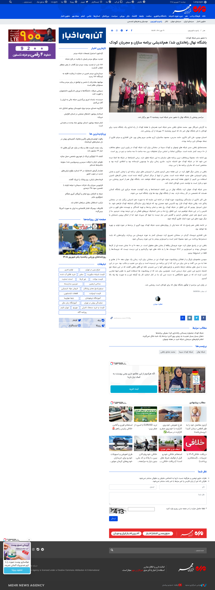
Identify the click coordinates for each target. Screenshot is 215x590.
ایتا (62, 2)
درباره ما (34, 565)
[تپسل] (111, 363)
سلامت (149, 16)
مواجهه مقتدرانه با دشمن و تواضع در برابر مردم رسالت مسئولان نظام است (81, 84)
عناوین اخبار (201, 21)
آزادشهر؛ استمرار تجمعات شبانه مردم (88, 53)
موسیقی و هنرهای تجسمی (137, 21)
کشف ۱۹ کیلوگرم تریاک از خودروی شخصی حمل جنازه (81, 156)
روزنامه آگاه (82, 312)
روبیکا (72, 2)
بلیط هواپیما (69, 298)
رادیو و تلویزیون (156, 21)
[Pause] (162, 390)
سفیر (81, 274)
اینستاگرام (95, 2)
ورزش (122, 16)
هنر (186, 16)
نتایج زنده (54, 2)
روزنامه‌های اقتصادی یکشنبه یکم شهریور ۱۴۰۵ (83, 257)
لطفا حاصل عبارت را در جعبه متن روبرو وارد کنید (186, 508)
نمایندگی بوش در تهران (93, 303)
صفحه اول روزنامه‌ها (95, 220)
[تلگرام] (42, 550)
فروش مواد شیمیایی (69, 288)
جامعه (141, 16)
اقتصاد (134, 16)
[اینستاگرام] (33, 550)
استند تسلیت (67, 279)
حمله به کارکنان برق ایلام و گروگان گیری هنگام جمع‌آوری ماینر (84, 195)
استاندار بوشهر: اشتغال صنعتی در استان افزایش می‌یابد (83, 115)
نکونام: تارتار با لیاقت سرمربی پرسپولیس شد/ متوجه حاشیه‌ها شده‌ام (82, 164)
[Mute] (166, 390)
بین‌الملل (105, 16)
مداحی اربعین (95, 283)
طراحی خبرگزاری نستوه (193, 585)
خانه (204, 16)
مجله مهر (75, 16)
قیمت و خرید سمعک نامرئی (93, 307)
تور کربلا (82, 279)
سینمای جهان (176, 21)
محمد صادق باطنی (168, 352)
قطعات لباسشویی (71, 293)
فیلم (83, 16)
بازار (128, 16)
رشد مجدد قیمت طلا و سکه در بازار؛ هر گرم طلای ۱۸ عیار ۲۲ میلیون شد (82, 149)
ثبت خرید (134, 389)
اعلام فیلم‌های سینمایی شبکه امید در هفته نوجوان (183, 339)
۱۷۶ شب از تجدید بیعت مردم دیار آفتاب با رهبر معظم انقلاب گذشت (81, 66)
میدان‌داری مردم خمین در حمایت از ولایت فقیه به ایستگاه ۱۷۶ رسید (83, 75)
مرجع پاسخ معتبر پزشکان (93, 288)
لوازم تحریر (69, 269)
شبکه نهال (201, 352)
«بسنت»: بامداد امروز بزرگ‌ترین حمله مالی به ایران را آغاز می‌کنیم (81, 101)
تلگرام (140, 2)
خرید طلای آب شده (68, 274)
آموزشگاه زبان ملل (69, 303)
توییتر (83, 2)
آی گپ (117, 2)
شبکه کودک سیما (186, 352)
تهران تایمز (64, 307)
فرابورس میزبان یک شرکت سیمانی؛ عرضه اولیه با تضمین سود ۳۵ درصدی (83, 187)
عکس (89, 16)
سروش (128, 2)
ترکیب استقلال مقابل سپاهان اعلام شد (87, 202)
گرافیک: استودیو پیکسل (170, 585)
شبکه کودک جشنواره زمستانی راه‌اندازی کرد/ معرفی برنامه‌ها (180, 333)
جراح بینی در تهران (92, 269)
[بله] (38, 550)
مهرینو (75, 307)
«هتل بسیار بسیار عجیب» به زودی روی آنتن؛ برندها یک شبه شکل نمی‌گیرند (173, 336)
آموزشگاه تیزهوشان (93, 298)
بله (107, 2)
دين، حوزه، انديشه (176, 16)
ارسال (113, 518)
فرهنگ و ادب (195, 16)
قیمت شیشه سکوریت (96, 274)
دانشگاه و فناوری (160, 16)
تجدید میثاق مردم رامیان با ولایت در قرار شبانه (84, 59)
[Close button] (29, 539)
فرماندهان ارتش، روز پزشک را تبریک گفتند (86, 179)
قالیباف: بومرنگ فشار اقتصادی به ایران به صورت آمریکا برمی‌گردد (81, 210)
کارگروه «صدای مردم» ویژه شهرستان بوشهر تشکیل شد (81, 108)
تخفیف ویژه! (17, 570)
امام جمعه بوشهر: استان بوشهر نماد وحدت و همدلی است (81, 124)
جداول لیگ (41, 2)
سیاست (114, 16)
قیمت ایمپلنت (95, 293)
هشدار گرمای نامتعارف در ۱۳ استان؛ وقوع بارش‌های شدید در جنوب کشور (82, 172)
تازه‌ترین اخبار (98, 48)
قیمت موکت (98, 279)
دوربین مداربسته (71, 283)
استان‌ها (96, 16)
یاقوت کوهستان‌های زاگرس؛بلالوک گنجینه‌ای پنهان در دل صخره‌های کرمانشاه (82, 140)
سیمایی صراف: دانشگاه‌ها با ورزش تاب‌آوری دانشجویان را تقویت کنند (81, 92)
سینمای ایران (189, 21)
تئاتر (166, 21)
